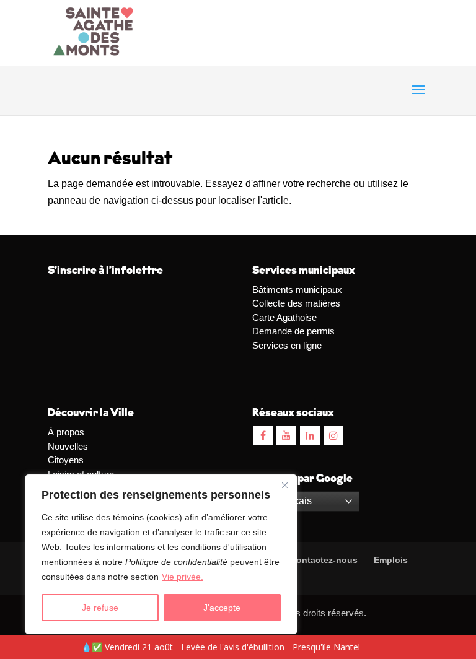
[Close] (284, 485)
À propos (66, 432)
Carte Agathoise (284, 317)
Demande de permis (293, 331)
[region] (161, 554)
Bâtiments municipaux (297, 289)
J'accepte (221, 608)
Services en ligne (287, 345)
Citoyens (66, 460)
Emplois (391, 560)
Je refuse (100, 608)
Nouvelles (68, 446)
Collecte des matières (296, 303)
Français (291, 500)
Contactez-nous (323, 560)
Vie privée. (182, 577)
